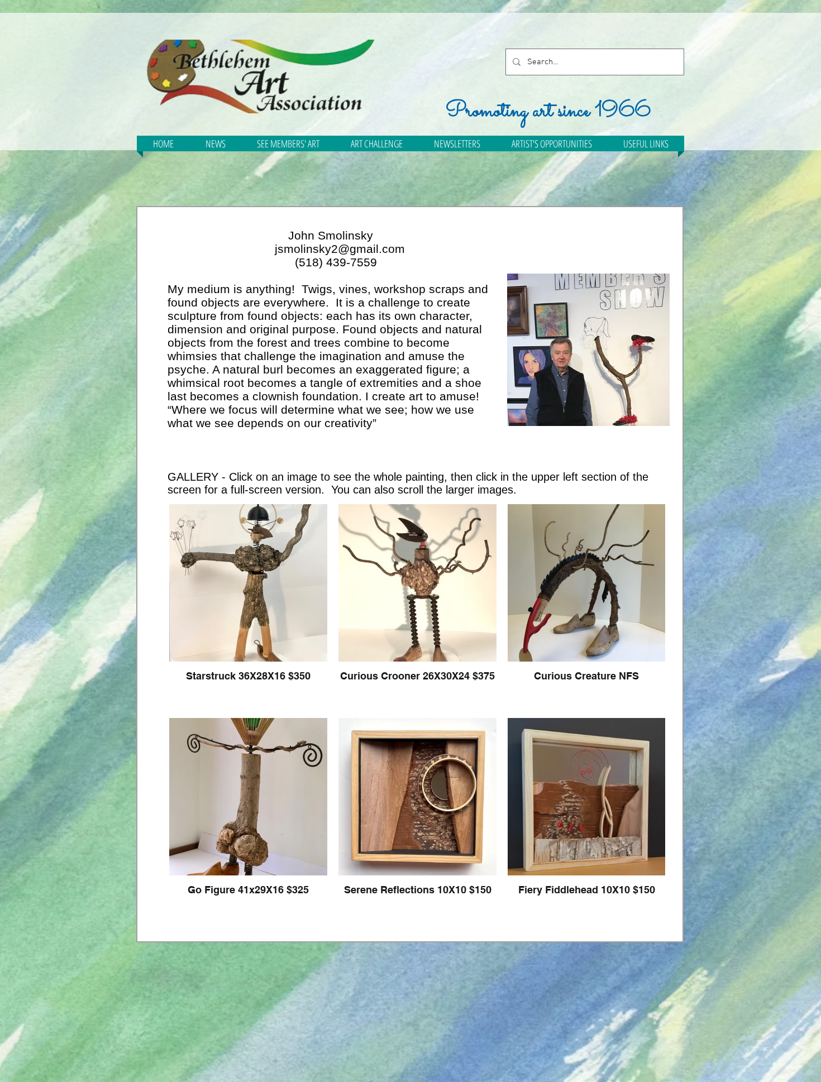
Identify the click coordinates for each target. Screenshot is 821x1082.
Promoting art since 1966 (548, 111)
